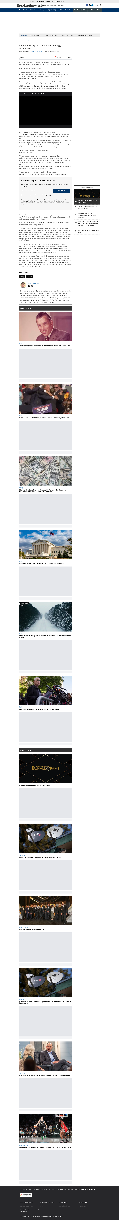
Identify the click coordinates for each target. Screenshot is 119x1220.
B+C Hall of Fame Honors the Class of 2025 (87, 201)
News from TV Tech (67, 35)
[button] (98, 5)
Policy (60, 10)
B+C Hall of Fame (35, 35)
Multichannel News (58, 1)
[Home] (19, 10)
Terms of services (42, 200)
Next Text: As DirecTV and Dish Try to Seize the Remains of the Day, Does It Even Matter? (88, 223)
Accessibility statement (26, 1206)
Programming (51, 10)
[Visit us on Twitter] (90, 5)
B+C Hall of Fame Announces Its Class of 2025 (87, 207)
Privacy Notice (24, 201)
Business (22, 41)
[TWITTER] (29, 286)
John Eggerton (25, 51)
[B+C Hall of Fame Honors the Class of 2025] (87, 197)
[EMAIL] (32, 286)
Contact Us (82, 1206)
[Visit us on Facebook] (87, 5)
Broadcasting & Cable (37, 51)
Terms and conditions (26, 1202)
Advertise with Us (65, 1206)
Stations (32, 10)
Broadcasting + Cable (43, 1)
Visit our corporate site (88, 1189)
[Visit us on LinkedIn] (92, 5)
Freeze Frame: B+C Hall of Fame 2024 (88, 231)
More (67, 10)
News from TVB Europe (85, 35)
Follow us (59, 57)
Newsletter (68, 57)
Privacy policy (63, 1202)
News (25, 10)
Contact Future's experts (47, 1202)
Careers (42, 1206)
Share (23, 57)
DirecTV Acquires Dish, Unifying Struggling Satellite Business (87, 215)
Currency (41, 10)
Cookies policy (83, 1202)
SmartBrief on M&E (51, 35)
